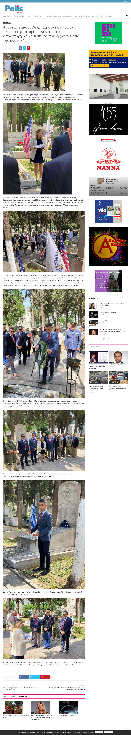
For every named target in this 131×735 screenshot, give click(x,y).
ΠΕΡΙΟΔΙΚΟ (109, 16)
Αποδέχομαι (99, 732)
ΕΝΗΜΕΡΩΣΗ (7, 16)
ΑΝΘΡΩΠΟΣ (67, 16)
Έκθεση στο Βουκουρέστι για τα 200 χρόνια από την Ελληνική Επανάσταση (98, 366)
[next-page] (7, 723)
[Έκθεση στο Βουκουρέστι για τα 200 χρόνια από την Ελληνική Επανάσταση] (98, 357)
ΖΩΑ (75, 16)
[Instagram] (125, 1)
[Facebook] (122, 1)
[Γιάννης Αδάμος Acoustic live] (93, 323)
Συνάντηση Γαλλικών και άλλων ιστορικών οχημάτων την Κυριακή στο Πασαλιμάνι (98, 386)
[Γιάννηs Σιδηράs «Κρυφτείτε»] (93, 314)
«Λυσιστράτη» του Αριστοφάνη (67, 715)
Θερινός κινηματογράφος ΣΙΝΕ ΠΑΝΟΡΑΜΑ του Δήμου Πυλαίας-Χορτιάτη (20, 688)
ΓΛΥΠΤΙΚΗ (6, 713)
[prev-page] (4, 723)
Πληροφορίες (108, 732)
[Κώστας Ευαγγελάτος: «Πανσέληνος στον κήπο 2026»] (16, 707)
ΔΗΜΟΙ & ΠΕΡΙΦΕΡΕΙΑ (94, 382)
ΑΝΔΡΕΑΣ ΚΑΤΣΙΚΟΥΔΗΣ (53, 16)
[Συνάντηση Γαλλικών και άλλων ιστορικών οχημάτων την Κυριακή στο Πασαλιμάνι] (98, 377)
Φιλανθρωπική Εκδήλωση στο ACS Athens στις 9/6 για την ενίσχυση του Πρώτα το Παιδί (67, 688)
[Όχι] (129, 732)
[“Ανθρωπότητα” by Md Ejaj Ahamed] (118, 357)
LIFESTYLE (38, 16)
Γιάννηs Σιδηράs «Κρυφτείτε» (108, 312)
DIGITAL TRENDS (84, 16)
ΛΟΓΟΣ (111, 362)
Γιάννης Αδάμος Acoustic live (108, 321)
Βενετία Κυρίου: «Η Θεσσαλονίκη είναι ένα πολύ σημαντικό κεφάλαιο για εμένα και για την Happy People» (43, 717)
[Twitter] (128, 1)
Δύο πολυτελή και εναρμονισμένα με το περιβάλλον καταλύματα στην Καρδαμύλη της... (117, 387)
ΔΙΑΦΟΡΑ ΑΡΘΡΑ (97, 16)
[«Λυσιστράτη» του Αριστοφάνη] (72, 707)
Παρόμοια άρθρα (9, 696)
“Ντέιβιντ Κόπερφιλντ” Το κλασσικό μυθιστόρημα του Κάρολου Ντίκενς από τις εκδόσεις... (112, 331)
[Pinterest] (28, 48)
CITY (29, 16)
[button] (127, 16)
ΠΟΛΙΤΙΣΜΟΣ (19, 16)
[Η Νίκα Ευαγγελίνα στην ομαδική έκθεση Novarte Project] (93, 306)
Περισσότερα (22, 696)
